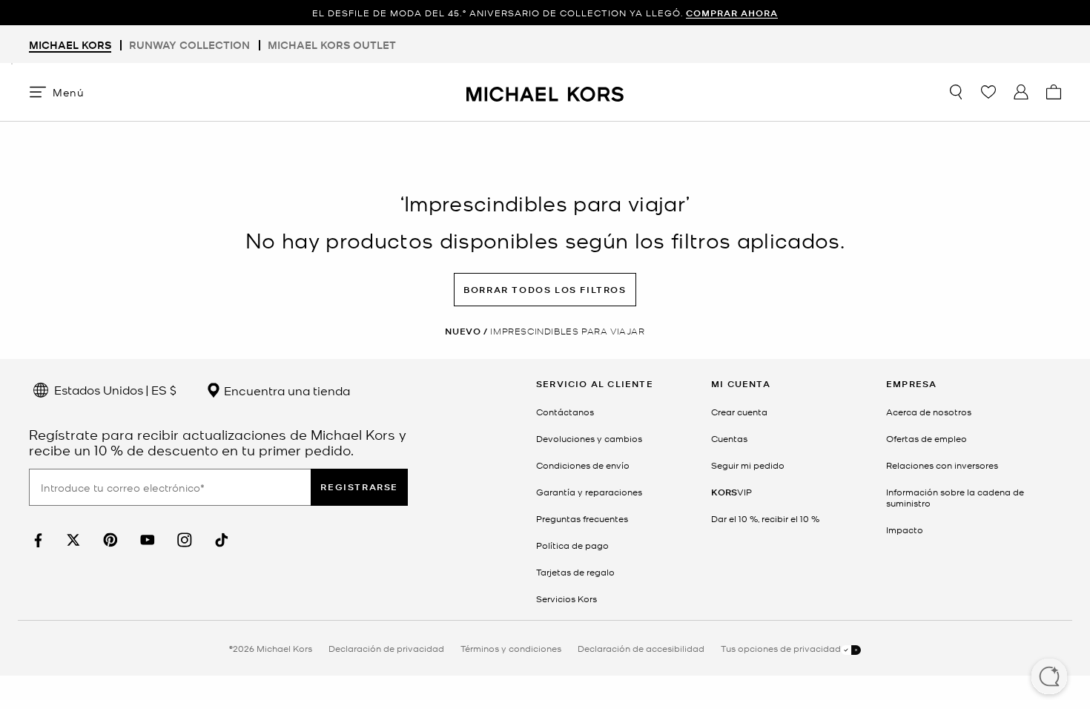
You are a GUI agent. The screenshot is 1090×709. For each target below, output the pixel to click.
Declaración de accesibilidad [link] (641, 648)
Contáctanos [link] (565, 412)
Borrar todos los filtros (544, 289)
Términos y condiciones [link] (510, 648)
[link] (36, 540)
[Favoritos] (988, 92)
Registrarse (359, 487)
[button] (1049, 678)
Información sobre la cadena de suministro (955, 497)
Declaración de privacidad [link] (386, 648)
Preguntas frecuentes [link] (582, 518)
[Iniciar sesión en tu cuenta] (1021, 92)
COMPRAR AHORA (732, 13)
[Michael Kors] (545, 91)
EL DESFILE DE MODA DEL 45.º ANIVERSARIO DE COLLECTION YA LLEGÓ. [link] (545, 13)
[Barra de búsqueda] (955, 92)
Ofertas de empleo (926, 438)
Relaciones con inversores (942, 465)
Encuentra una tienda (285, 390)
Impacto (904, 529)
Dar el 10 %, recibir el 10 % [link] (765, 518)
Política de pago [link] (572, 545)
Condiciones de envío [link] (583, 465)
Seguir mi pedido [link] (748, 465)
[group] (545, 13)
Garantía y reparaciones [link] (589, 492)
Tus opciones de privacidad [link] (781, 648)
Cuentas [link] (729, 438)
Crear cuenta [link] (739, 412)
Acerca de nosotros (928, 412)
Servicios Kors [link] (566, 598)
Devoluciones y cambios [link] (589, 438)
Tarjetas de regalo (575, 572)
